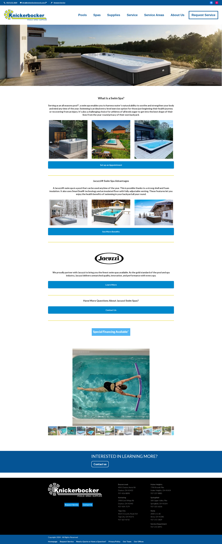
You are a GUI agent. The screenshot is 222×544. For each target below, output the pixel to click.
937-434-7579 (124, 506)
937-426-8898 (124, 493)
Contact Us (111, 310)
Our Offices (139, 541)
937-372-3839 (156, 520)
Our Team (127, 541)
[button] (50, 387)
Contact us (100, 464)
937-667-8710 (124, 520)
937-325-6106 (156, 506)
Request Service (59, 3)
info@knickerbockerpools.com (33, 3)
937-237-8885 (156, 493)
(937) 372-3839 (11, 3)
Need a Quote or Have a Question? (91, 541)
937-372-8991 (156, 527)
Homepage (52, 541)
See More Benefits (111, 231)
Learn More (111, 284)
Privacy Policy (114, 541)
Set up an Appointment (111, 165)
